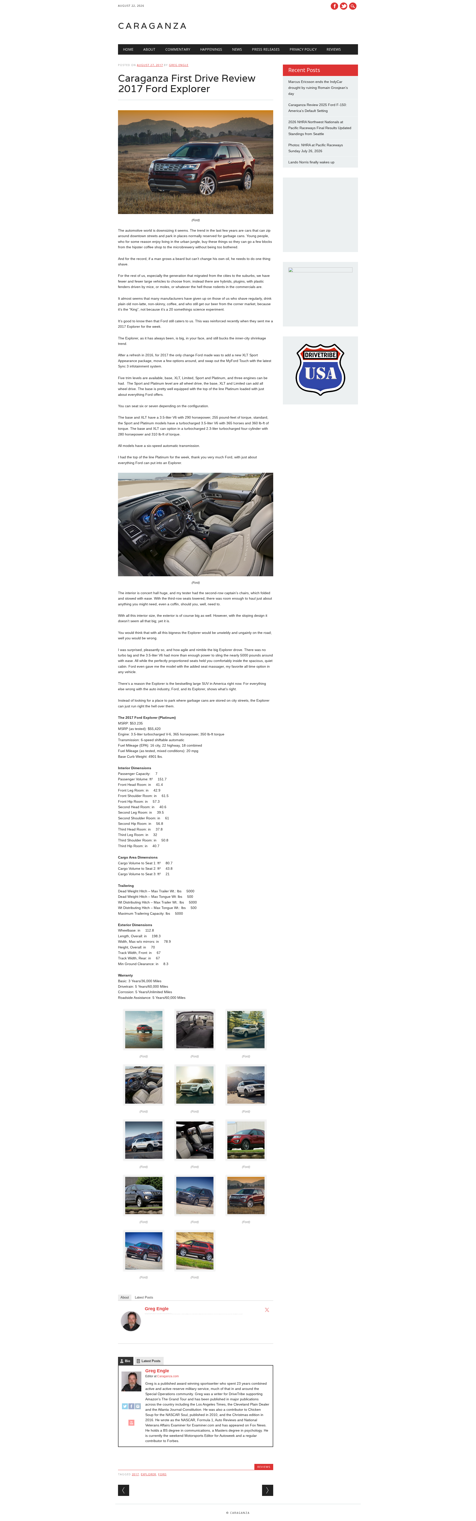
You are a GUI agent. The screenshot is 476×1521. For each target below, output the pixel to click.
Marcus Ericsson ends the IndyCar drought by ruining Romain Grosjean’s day (318, 88)
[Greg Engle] (131, 1336)
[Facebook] (131, 1408)
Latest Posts (144, 1297)
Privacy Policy (303, 49)
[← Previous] (123, 1490)
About (149, 49)
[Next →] (267, 1490)
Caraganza (153, 25)
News (237, 49)
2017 (135, 1474)
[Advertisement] (295, 25)
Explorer (148, 1474)
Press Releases (266, 49)
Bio (127, 1361)
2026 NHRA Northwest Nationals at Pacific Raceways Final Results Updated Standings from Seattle (319, 128)
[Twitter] (267, 1310)
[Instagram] (138, 1408)
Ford (162, 1474)
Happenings (211, 49)
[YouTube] (131, 1425)
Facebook (334, 6)
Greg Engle (178, 65)
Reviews (334, 49)
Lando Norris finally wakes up (311, 162)
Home (128, 49)
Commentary (177, 49)
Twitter (343, 6)
